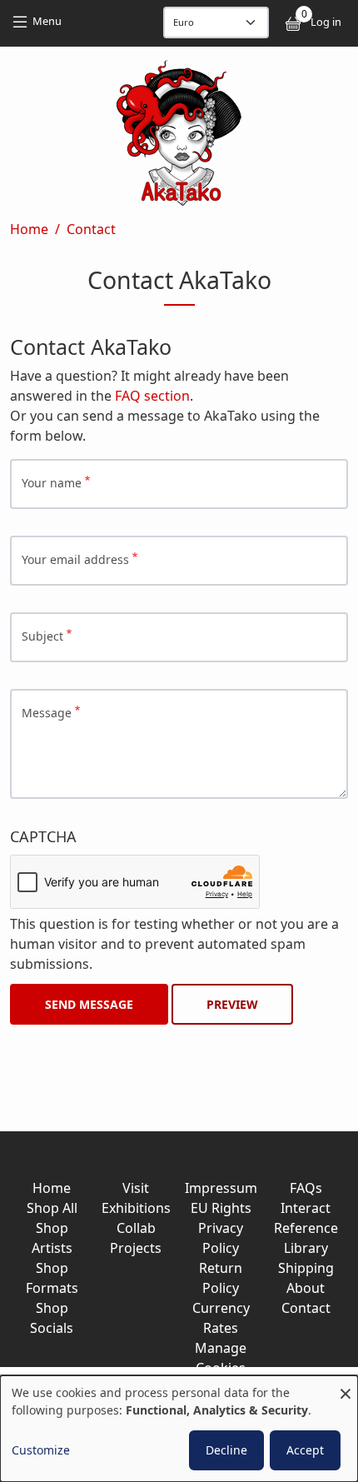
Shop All (52, 1208)
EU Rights (221, 1208)
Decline (226, 1450)
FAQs (306, 1188)
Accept (305, 1450)
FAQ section (152, 396)
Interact (306, 1208)
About (305, 1288)
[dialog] (179, 1428)
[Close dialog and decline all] (345, 1385)
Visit (135, 1188)
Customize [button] (41, 1450)
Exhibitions (136, 1208)
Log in (326, 21)
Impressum (221, 1188)
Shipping (306, 1268)
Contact (91, 229)
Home (29, 229)
